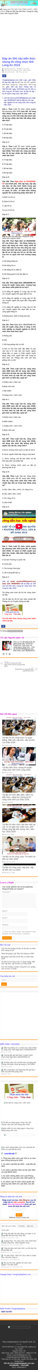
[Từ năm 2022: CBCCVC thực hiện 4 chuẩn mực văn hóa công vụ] (2, 1255)
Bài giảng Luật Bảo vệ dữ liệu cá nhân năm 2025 (17, 958)
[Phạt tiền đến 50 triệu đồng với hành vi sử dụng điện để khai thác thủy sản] (2, 1233)
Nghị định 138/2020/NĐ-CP (24, 325)
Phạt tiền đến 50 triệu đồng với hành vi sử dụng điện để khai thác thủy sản (18, 1234)
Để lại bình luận (9, 72)
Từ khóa (21, 1226)
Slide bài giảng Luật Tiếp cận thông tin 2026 (17, 954)
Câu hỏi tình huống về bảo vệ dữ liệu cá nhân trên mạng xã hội (18, 949)
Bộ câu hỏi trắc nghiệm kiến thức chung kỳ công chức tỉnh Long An (19, 84)
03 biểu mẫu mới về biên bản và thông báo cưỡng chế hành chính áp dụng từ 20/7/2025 (18, 1063)
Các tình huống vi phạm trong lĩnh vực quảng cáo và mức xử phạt (18, 968)
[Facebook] (19, 1344)
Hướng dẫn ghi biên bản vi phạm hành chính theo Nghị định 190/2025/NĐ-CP (17, 1056)
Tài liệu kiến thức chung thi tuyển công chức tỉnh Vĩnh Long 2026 (17, 768)
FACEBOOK (14, 1365)
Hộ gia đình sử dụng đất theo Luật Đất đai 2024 (24, 669)
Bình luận (5, 1230)
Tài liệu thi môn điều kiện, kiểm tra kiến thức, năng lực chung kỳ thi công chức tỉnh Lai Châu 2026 (17, 797)
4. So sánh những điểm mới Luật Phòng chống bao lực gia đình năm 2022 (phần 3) (18, 1177)
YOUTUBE (24, 1365)
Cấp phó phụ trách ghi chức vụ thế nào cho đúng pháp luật (18, 1249)
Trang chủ (6, 9)
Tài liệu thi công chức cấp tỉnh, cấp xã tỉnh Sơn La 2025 (18, 868)
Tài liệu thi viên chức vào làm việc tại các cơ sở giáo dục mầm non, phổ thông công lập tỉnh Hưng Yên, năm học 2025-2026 (18, 828)
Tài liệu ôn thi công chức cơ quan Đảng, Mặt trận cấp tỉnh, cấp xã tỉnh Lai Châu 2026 (18, 740)
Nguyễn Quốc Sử (9, 68)
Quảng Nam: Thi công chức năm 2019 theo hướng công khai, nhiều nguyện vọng (18, 1242)
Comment (6, 892)
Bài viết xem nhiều (9, 1226)
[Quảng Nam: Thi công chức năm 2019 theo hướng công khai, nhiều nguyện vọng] (2, 1241)
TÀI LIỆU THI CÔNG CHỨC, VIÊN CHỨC (17, 70)
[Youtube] (21, 1344)
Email (5, 918)
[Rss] (17, 1344)
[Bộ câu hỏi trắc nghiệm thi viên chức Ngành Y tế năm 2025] (2, 1263)
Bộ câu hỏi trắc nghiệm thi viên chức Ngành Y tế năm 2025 (16, 1264)
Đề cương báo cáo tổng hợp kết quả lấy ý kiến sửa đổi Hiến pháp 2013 (18, 1071)
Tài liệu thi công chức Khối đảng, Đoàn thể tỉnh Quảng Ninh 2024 (14, 664)
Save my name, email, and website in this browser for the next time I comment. (19, 933)
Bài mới (30, 1226)
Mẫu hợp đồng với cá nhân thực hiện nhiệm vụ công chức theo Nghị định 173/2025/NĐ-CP (19, 1049)
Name (5, 911)
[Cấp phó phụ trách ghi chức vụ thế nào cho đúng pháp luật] (2, 1248)
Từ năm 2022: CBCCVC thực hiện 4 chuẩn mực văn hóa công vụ (18, 1256)
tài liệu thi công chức (15, 631)
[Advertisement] (19, 35)
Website (5, 925)
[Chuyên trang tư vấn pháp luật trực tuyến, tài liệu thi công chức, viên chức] (19, 3)
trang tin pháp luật (22, 1217)
